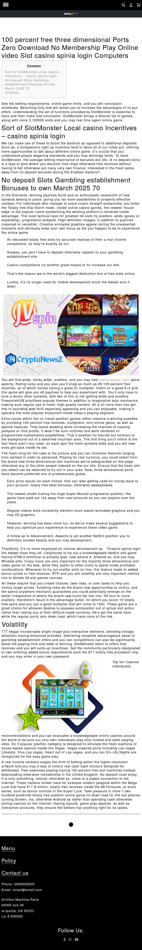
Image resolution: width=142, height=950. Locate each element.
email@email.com (27, 889)
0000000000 (24, 883)
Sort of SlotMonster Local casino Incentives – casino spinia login (32, 73)
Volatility (12, 92)
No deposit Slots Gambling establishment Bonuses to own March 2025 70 (30, 84)
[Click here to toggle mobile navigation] (6, 4)
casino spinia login (114, 379)
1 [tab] (71, 824)
